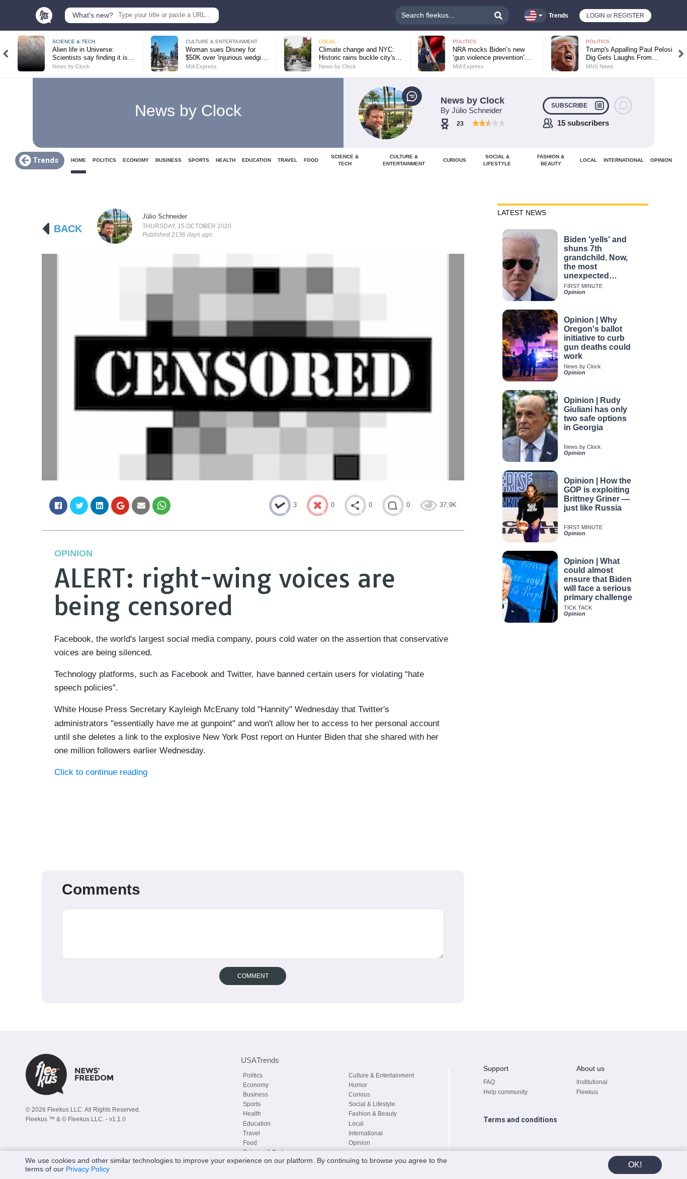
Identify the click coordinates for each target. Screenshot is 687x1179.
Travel (251, 1133)
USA (260, 1060)
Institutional (592, 1082)
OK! (635, 1164)
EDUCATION (256, 160)
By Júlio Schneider (471, 110)
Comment (253, 975)
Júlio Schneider (164, 216)
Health (252, 1113)
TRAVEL (287, 160)
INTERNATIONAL (624, 160)
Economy (256, 1085)
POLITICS (104, 160)
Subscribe (569, 105)
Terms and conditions (520, 1120)
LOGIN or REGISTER (615, 15)
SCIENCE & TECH (345, 160)
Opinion (359, 1142)
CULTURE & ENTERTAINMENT (404, 160)
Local (356, 1123)
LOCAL (588, 160)
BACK (68, 228)
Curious (359, 1094)
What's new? (92, 15)
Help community (505, 1092)
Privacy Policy (88, 1169)
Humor (358, 1085)
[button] (6, 53)
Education (257, 1123)
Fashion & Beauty (373, 1113)
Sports (252, 1104)
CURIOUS (454, 160)
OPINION (661, 160)
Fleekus (587, 1092)
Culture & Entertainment (381, 1075)
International (366, 1133)
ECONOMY (136, 160)
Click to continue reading (100, 772)
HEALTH (225, 160)
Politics (253, 1075)
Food (250, 1142)
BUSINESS (168, 160)
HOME (78, 160)
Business (255, 1094)
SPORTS (198, 160)
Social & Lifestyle (372, 1104)
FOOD (311, 160)
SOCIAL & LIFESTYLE (497, 160)
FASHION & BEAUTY (550, 160)
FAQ (489, 1082)
